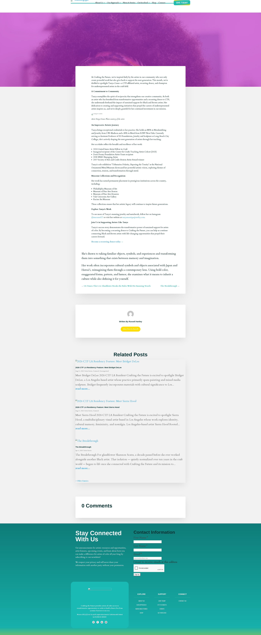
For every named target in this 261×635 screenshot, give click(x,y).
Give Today (161, 601)
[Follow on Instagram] (93, 622)
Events (162, 609)
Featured (96, 371)
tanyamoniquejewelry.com (133, 217)
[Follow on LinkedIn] (102, 622)
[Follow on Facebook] (97, 622)
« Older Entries (81, 481)
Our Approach (113, 3)
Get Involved (142, 3)
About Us (99, 3)
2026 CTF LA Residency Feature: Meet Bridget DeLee (98, 368)
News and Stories (141, 609)
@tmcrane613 (97, 217)
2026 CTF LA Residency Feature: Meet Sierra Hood (97, 407)
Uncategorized (104, 371)
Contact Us (182, 601)
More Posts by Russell (130, 329)
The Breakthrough (83, 447)
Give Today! (182, 2)
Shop (154, 3)
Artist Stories (88, 371)
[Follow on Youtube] (106, 622)
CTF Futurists (162, 605)
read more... (82, 388)
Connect (161, 3)
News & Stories (129, 3)
